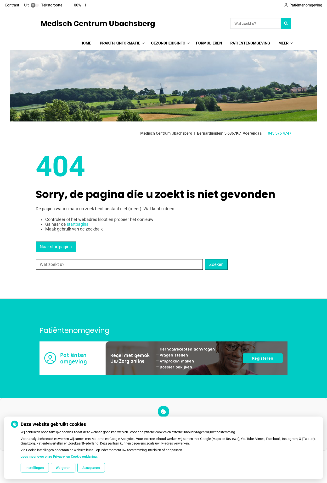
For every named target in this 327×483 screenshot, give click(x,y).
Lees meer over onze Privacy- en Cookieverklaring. (59, 456)
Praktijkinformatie (120, 43)
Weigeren (63, 468)
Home (85, 43)
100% (76, 5)
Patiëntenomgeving (250, 43)
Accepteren (91, 468)
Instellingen (35, 468)
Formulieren (209, 43)
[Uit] (35, 5)
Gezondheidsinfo (168, 43)
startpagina (78, 224)
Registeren (267, 359)
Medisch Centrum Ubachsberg (98, 23)
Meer (283, 43)
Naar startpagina (56, 246)
